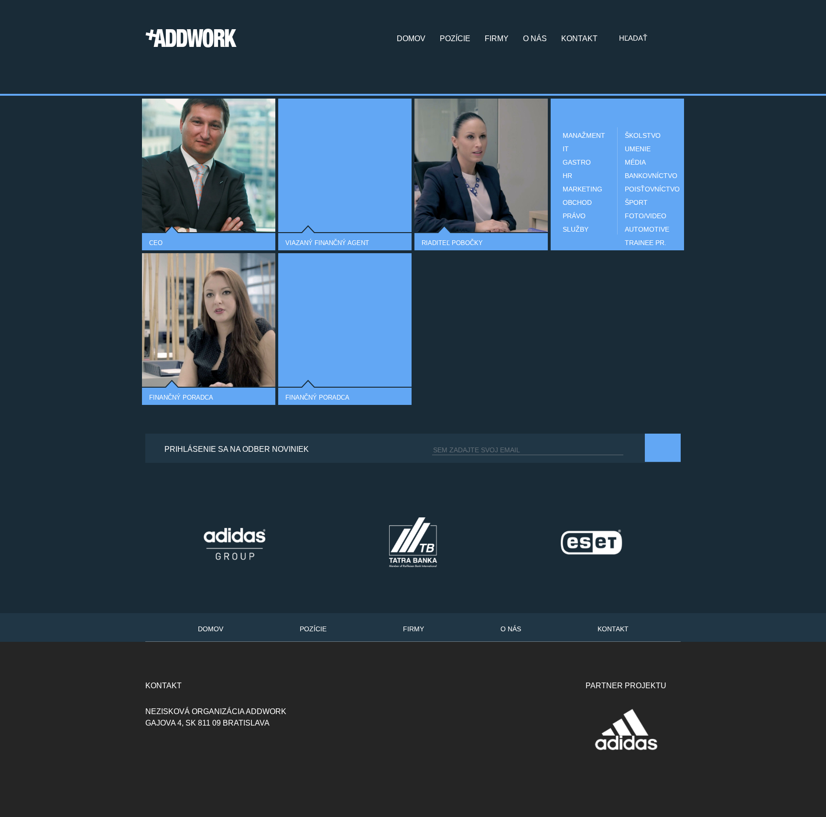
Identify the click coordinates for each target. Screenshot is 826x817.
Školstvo (643, 135)
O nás (535, 39)
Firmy (497, 39)
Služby (575, 229)
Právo (574, 216)
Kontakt (579, 39)
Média (635, 162)
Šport (636, 202)
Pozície (455, 39)
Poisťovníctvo (647, 189)
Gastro (577, 162)
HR (567, 175)
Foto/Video (645, 216)
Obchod (577, 202)
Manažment (584, 135)
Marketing (582, 189)
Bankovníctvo (647, 175)
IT (566, 149)
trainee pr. (645, 242)
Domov (411, 39)
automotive (647, 229)
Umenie (638, 149)
